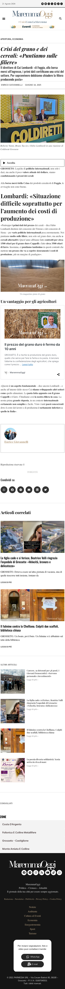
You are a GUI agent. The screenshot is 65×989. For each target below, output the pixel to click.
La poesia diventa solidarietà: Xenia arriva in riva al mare (43, 760)
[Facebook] (42, 4)
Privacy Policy (42, 899)
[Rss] (52, 4)
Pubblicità (30, 899)
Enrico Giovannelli (16, 442)
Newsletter (19, 899)
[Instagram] (49, 4)
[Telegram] (45, 4)
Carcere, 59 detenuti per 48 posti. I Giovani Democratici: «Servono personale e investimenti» (43, 673)
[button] (4, 18)
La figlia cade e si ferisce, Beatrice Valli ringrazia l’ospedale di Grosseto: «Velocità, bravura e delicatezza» (29, 562)
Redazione (8, 899)
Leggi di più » (32, 679)
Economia (17, 39)
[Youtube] (55, 4)
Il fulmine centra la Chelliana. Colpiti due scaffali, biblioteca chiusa (29, 628)
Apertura (5, 39)
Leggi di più (6, 582)
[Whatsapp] (61, 4)
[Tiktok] (58, 4)
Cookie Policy (56, 899)
